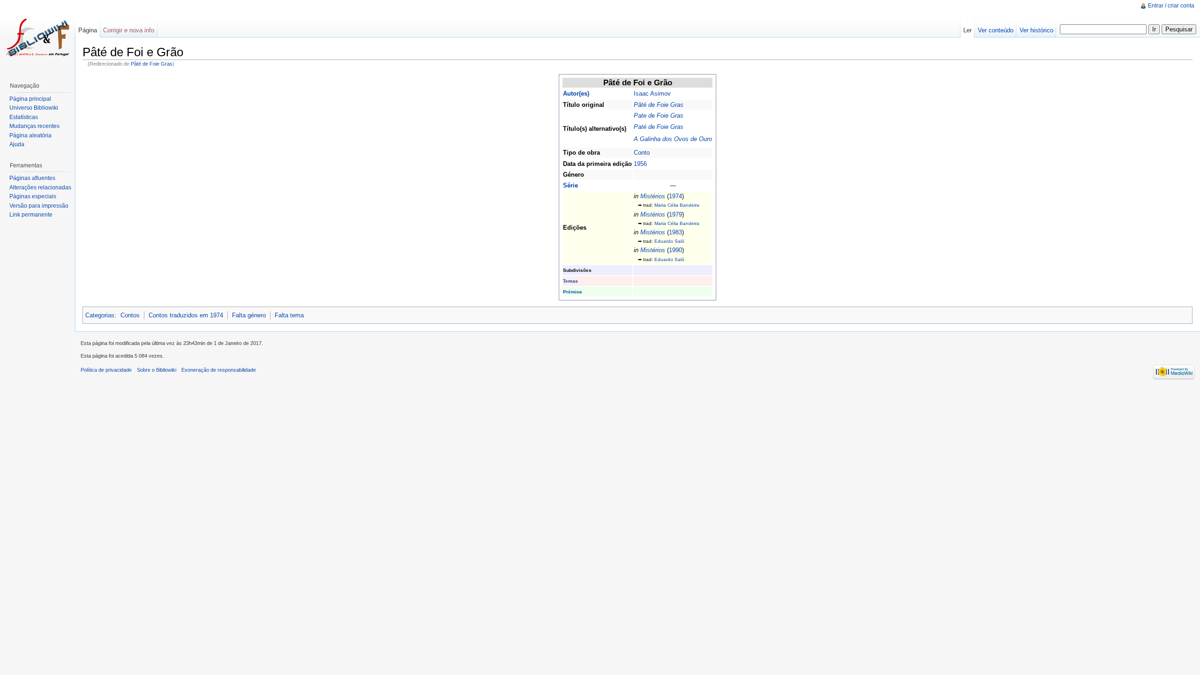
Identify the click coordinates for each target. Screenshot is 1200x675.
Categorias (99, 315)
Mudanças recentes (34, 126)
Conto (642, 152)
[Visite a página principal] (37, 37)
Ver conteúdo (995, 30)
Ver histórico (1036, 30)
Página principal (30, 99)
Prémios (572, 291)
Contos (130, 315)
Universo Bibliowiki (33, 108)
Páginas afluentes (32, 178)
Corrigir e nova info (128, 30)
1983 (675, 232)
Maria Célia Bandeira (676, 205)
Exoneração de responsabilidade (218, 370)
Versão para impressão (38, 205)
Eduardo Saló (669, 241)
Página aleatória (30, 135)
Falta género (249, 315)
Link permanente (30, 214)
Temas (570, 281)
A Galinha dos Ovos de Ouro (673, 138)
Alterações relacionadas (40, 187)
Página (87, 30)
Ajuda (16, 144)
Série (570, 185)
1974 (675, 196)
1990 (675, 250)
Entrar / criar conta (1171, 5)
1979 (675, 214)
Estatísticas (23, 117)
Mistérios (652, 196)
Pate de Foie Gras (658, 115)
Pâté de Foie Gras (151, 64)
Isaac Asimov (652, 93)
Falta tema (289, 315)
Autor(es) (576, 93)
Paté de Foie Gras (658, 126)
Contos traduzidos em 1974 (186, 315)
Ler (967, 30)
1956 (640, 163)
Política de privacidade (106, 370)
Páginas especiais (32, 196)
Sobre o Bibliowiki (156, 370)
